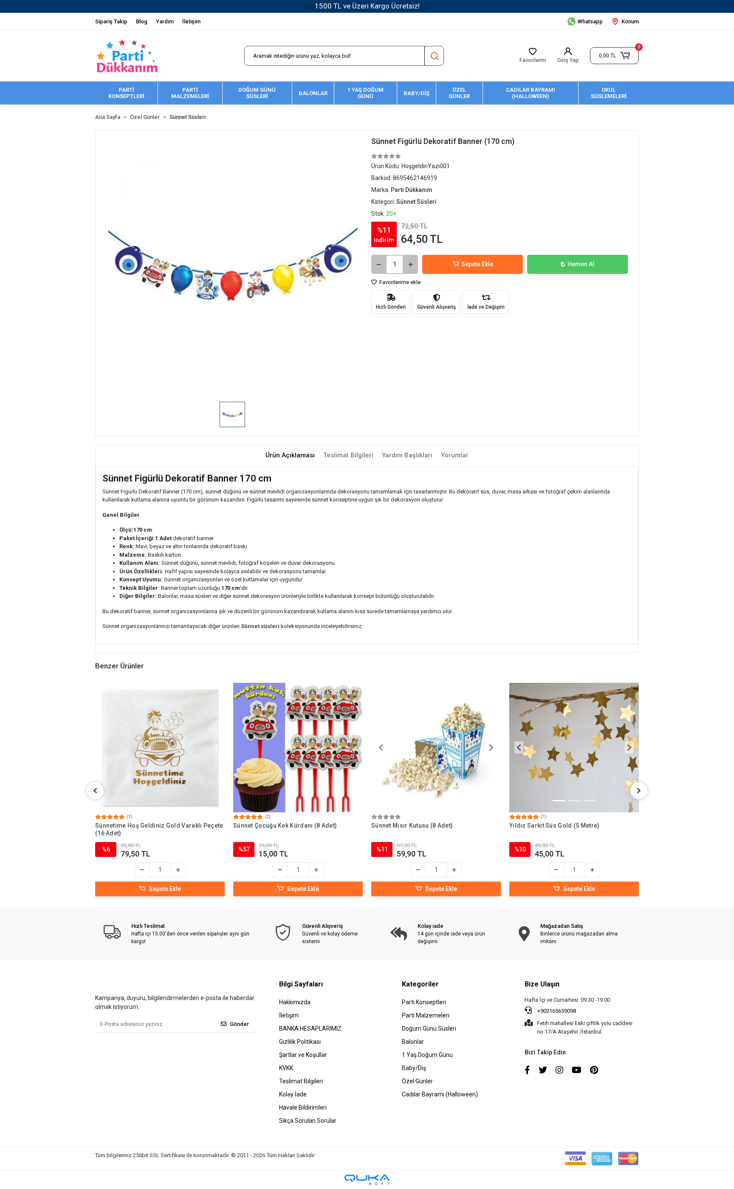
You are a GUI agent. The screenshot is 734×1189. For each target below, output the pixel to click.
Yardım (165, 21)
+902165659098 (556, 1011)
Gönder (239, 1024)
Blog (141, 21)
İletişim (191, 21)
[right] (638, 790)
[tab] (290, 455)
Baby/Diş (414, 1068)
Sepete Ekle (477, 264)
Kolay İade (293, 1094)
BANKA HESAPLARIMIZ (310, 1028)
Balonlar (413, 1041)
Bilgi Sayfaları (301, 984)
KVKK (286, 1068)
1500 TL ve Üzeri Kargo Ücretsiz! (367, 6)
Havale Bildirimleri (303, 1107)
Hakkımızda (295, 1002)
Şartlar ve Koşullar (303, 1054)
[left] (95, 790)
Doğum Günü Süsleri (429, 1028)
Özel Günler (417, 1081)
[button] (614, 55)
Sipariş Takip (111, 21)
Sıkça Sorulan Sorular (307, 1120)
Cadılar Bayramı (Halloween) (440, 1094)
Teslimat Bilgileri (301, 1081)
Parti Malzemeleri (425, 1015)
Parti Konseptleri (424, 1002)
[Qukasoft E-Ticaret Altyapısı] (367, 1180)
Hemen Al (580, 264)
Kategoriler (420, 984)
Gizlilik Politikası (300, 1041)
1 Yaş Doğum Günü (427, 1054)
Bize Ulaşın (542, 984)
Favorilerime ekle (399, 282)
